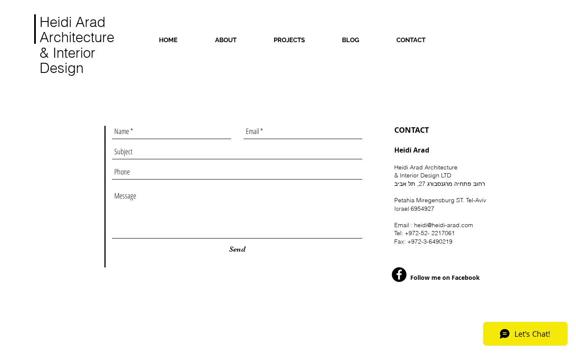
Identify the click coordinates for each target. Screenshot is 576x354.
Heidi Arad (72, 21)
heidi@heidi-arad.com (443, 225)
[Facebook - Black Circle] (399, 274)
